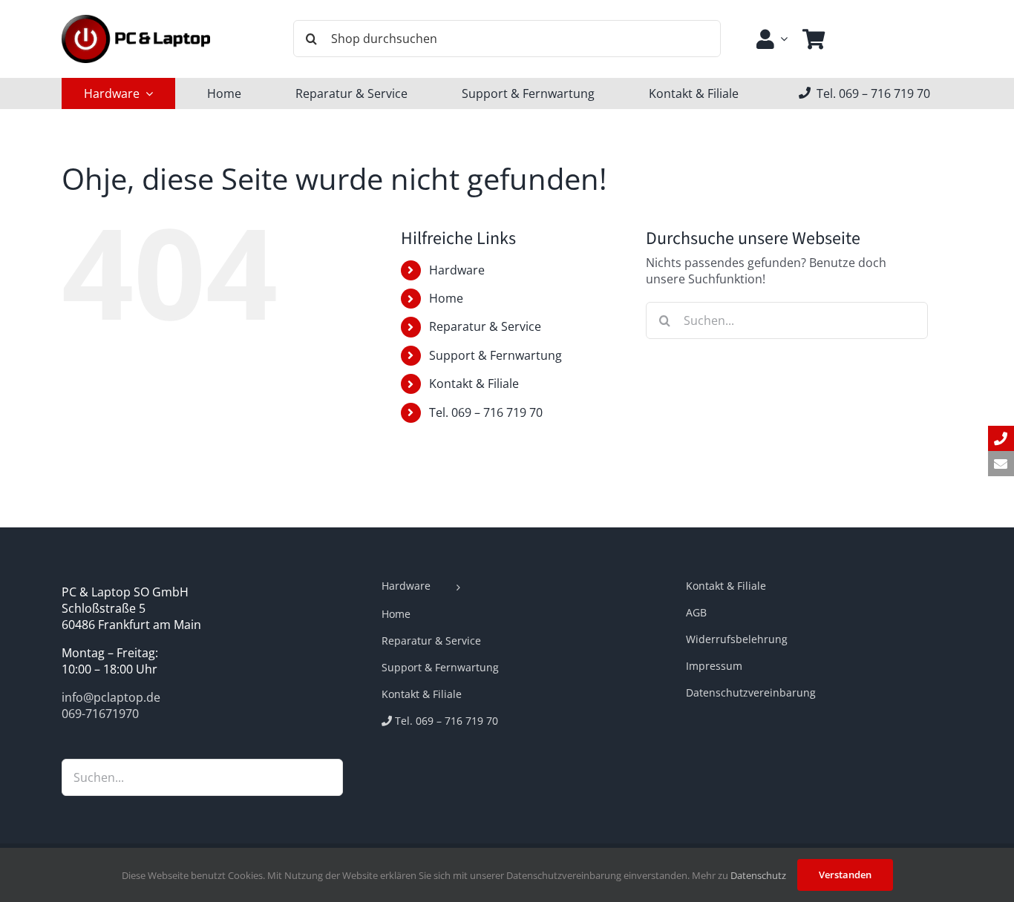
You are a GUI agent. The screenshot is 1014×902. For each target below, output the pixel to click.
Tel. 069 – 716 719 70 (486, 412)
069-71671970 (100, 713)
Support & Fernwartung (495, 355)
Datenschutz (758, 875)
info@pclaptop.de (111, 697)
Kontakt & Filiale (474, 383)
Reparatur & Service (485, 326)
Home (446, 298)
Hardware (457, 270)
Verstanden (845, 874)
